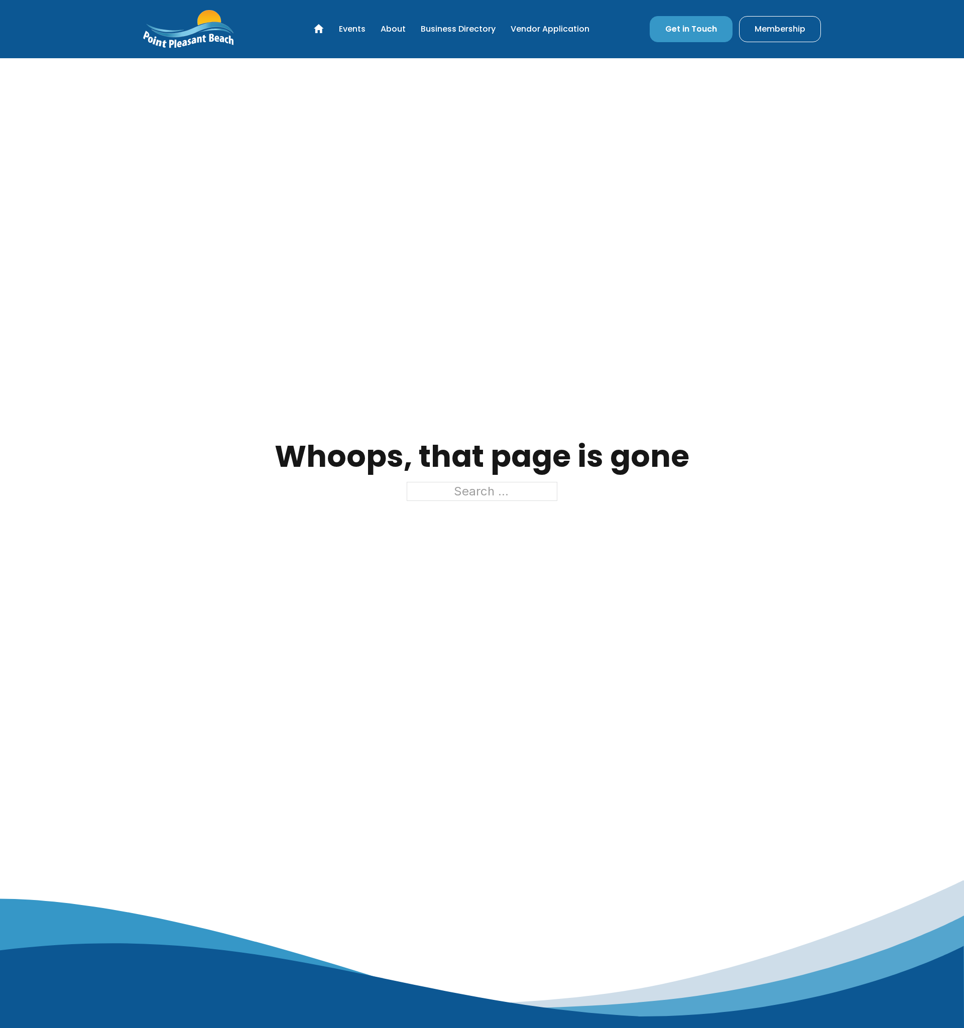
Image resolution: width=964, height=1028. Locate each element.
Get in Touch (691, 29)
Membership (780, 29)
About (393, 29)
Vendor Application (550, 29)
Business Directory (458, 29)
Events (352, 29)
